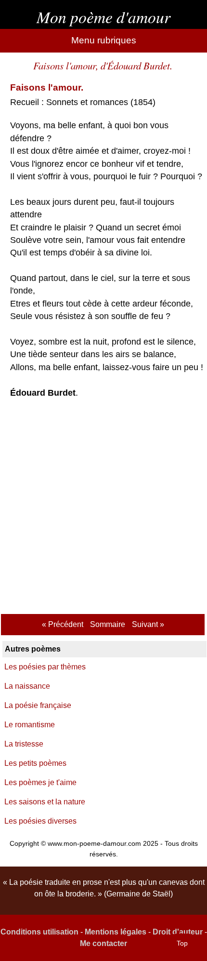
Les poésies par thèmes (45, 667)
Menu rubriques (103, 40)
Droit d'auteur (178, 932)
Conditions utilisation (39, 932)
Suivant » (148, 624)
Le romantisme (29, 725)
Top (182, 943)
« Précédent (62, 624)
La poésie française (37, 705)
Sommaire (107, 624)
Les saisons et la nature (44, 802)
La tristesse (23, 744)
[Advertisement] (103, 507)
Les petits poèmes (35, 763)
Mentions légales (115, 932)
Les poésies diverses (40, 821)
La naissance (27, 686)
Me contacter (103, 943)
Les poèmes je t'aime (40, 782)
